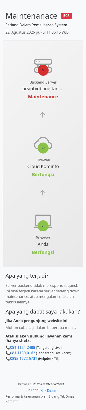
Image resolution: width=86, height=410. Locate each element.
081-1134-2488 (22, 347)
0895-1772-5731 (23, 358)
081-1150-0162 (22, 352)
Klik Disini (48, 390)
